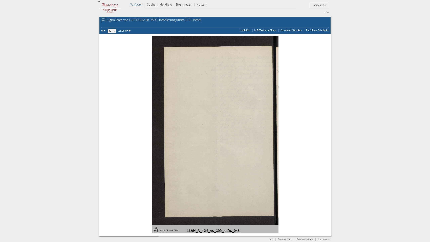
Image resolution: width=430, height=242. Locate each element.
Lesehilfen (245, 30)
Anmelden (319, 5)
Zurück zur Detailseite (317, 30)
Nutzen (201, 4)
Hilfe (326, 12)
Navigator (136, 4)
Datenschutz (285, 239)
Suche (151, 4)
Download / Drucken (291, 30)
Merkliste (166, 4)
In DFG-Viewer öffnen (265, 30)
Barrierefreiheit (304, 239)
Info (271, 239)
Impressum (324, 239)
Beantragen (184, 4)
